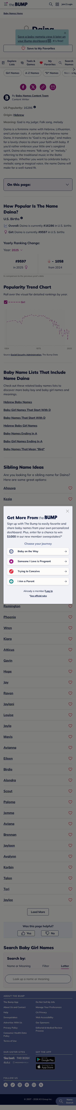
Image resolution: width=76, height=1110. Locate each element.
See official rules (38, 595)
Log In (49, 591)
